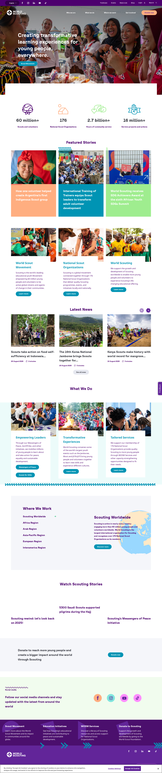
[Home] (16, 11)
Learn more (23, 294)
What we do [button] (89, 13)
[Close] (158, 768)
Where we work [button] (110, 13)
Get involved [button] (131, 13)
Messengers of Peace (27, 467)
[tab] (39, 516)
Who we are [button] (70, 13)
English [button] (11, 2)
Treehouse (103, 3)
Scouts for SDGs (25, 475)
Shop (133, 3)
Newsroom (123, 3)
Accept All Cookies (132, 768)
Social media (10, 690)
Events (113, 3)
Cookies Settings (114, 768)
